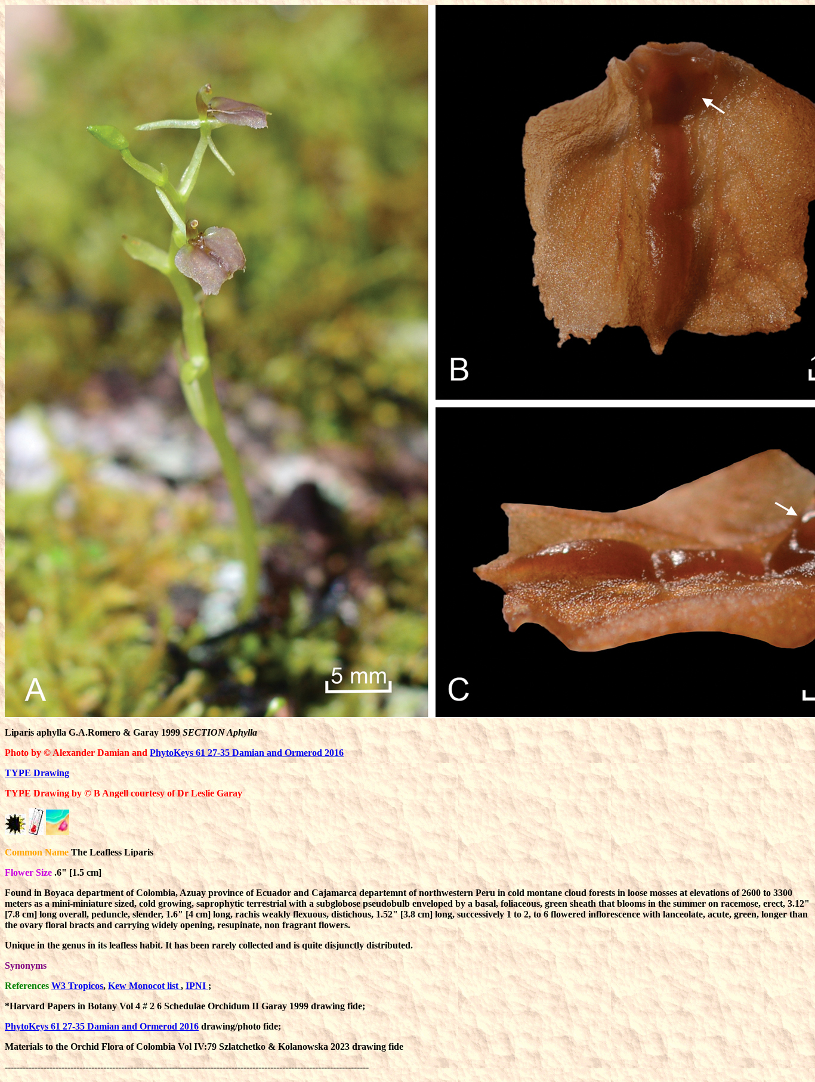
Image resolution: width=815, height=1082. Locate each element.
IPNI (197, 986)
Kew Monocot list (144, 986)
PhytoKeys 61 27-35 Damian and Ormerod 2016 (247, 753)
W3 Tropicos (77, 986)
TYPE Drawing (37, 773)
